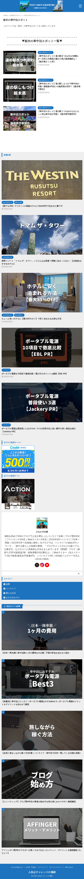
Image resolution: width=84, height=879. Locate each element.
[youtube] (47, 565)
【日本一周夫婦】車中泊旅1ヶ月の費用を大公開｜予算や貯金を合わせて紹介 (36, 653)
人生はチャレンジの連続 (42, 872)
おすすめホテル (13, 597)
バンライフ (11, 588)
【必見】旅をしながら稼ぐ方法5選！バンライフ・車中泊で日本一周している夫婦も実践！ (42, 753)
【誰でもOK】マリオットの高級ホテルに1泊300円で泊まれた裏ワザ (32, 206)
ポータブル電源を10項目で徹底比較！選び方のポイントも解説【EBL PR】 (35, 373)
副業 (8, 584)
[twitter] (37, 565)
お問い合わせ (69, 867)
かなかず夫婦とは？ (17, 867)
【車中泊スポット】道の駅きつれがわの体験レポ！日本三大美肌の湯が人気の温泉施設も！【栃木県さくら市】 (58, 59)
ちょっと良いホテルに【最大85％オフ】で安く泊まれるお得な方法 (31, 318)
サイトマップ (42, 867)
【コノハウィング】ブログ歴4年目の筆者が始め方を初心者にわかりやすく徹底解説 (39, 801)
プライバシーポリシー (55, 867)
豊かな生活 (11, 593)
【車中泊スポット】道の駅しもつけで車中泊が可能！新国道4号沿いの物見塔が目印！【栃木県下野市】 (59, 86)
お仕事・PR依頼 (30, 867)
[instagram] (42, 565)
